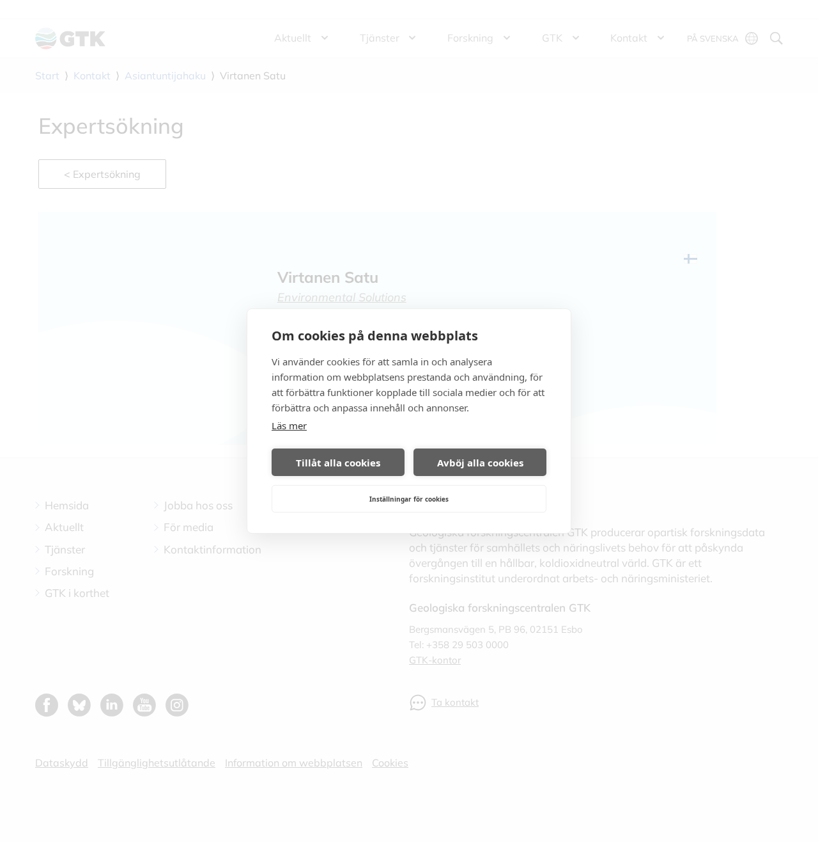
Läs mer (289, 425)
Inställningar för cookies (409, 499)
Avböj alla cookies (480, 462)
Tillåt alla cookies (338, 462)
